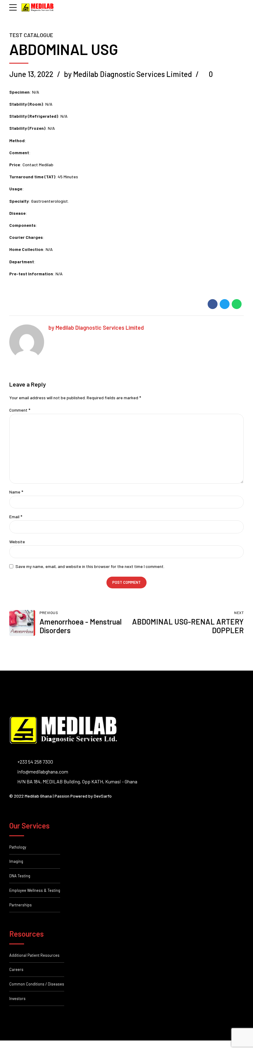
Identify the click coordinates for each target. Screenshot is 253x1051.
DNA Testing (19, 875)
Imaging (16, 861)
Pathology (17, 847)
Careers (16, 969)
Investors (17, 998)
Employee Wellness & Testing (34, 890)
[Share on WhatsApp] (237, 304)
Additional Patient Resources (34, 955)
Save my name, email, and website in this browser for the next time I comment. (89, 566)
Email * (15, 516)
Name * (16, 491)
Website (17, 541)
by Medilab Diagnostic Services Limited (128, 74)
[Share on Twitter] (225, 304)
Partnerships (20, 904)
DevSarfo (103, 796)
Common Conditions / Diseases (36, 983)
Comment (19, 410)
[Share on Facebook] (213, 304)
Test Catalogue (31, 35)
